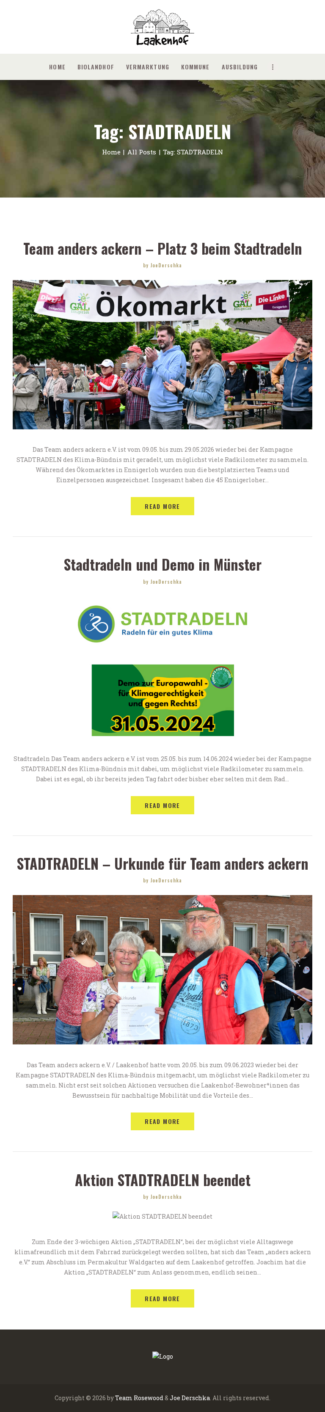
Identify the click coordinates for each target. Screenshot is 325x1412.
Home (111, 152)
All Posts (141, 152)
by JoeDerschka (162, 265)
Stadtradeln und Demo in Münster (163, 564)
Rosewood (148, 1398)
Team (123, 1398)
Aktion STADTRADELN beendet (163, 1179)
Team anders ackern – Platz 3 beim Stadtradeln (162, 248)
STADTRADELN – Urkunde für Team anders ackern (162, 863)
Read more (162, 506)
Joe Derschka (190, 1398)
